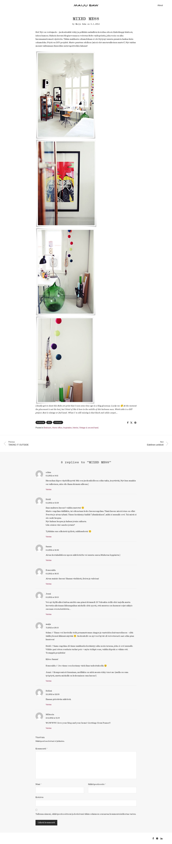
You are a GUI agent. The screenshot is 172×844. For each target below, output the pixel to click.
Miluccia (50, 714)
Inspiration (67, 428)
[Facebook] (153, 838)
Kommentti (41, 749)
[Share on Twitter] (131, 422)
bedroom (40, 422)
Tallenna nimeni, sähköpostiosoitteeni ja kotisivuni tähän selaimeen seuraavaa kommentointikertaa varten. (86, 814)
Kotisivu (39, 797)
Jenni (48, 594)
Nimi (39, 784)
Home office (57, 428)
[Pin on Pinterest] (135, 422)
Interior (75, 428)
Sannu (49, 547)
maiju (48, 624)
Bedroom (47, 428)
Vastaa (48, 489)
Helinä (49, 691)
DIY (49, 422)
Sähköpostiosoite (97, 784)
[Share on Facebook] (127, 422)
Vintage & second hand (88, 428)
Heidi (48, 499)
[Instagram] (157, 838)
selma (48, 472)
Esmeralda (51, 570)
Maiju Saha (81, 24)
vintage (58, 422)
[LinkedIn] (162, 838)
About (160, 5)
